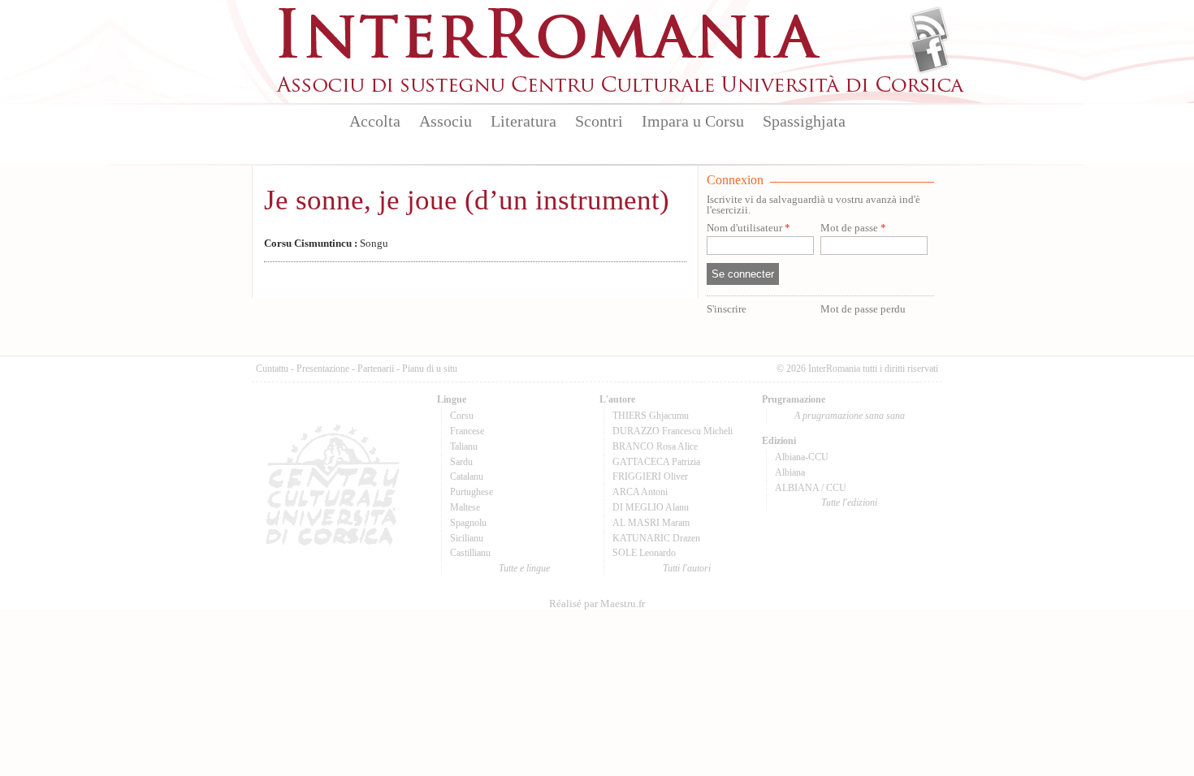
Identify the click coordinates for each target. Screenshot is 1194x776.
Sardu (461, 462)
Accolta (374, 121)
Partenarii (375, 368)
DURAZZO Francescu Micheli (672, 431)
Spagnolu (468, 522)
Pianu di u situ (429, 368)
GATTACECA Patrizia (656, 462)
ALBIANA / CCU (810, 488)
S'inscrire (726, 309)
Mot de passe (853, 228)
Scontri (599, 121)
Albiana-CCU (801, 457)
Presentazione (322, 368)
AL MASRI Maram (651, 522)
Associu (445, 121)
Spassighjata (804, 121)
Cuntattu (272, 368)
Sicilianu (466, 538)
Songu (326, 243)
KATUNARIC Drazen (656, 538)
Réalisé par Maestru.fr (597, 604)
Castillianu (470, 552)
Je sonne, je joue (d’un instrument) (466, 200)
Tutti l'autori (687, 568)
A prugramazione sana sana (849, 415)
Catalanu (466, 476)
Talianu (464, 446)
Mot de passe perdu (863, 309)
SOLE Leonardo (644, 552)
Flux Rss (930, 27)
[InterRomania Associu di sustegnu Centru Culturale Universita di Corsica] (621, 89)
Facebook (930, 53)
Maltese (465, 507)
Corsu (462, 415)
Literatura (523, 121)
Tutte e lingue (524, 568)
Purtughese (471, 492)
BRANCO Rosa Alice (655, 446)
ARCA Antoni (640, 492)
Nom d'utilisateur (748, 228)
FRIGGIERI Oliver (650, 476)
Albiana (790, 472)
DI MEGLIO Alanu (650, 507)
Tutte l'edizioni (849, 502)
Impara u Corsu (693, 121)
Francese (467, 431)
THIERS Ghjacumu (650, 415)
